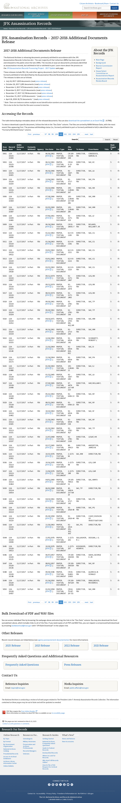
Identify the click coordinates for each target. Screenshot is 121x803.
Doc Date (49, 149)
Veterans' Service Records (36, 15)
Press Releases (72, 664)
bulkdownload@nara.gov (22, 625)
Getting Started (48, 739)
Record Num (12, 148)
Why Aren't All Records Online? (50, 761)
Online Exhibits (8, 766)
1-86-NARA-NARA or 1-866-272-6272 (60, 799)
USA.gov (90, 793)
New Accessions (68, 741)
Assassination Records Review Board (105, 79)
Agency (40, 149)
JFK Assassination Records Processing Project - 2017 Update (31, 68)
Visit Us (84, 15)
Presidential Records (10, 754)
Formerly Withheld (31, 148)
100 (56, 134)
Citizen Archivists (87, 3)
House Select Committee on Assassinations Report (105, 73)
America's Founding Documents (109, 15)
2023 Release (42, 645)
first (29, 134)
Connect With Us (60, 781)
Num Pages (113, 146)
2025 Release (13, 645)
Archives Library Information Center (10, 762)
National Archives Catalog (9, 750)
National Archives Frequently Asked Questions (49, 743)
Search (114, 8)
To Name (80, 149)
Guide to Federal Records (48, 749)
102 (65, 134)
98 (49, 134)
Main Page (100, 60)
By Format (7, 741)
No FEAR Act (82, 793)
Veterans (26, 754)
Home (6, 28)
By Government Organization (8, 745)
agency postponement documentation (53, 640)
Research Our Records (12, 15)
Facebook (49, 784)
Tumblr (60, 784)
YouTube (64, 784)
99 (53, 134)
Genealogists (27, 739)
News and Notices (68, 739)
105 (78, 134)
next (86, 134)
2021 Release (101, 645)
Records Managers (29, 751)
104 (74, 134)
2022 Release (71, 645)
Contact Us (114, 3)
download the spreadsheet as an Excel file (85, 120)
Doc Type (60, 149)
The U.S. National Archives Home (25, 6)
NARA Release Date (20, 147)
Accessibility (40, 793)
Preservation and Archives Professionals (29, 746)
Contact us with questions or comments (15, 724)
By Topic (6, 739)
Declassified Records (50, 753)
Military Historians (29, 741)
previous (36, 134)
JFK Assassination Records (36, 28)
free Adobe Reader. (28, 711)
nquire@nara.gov (18, 688)
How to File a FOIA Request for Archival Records (50, 767)
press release (40, 81)
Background (101, 63)
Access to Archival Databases (9, 757)
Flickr (71, 784)
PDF (47, 156)
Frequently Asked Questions (22, 664)
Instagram (56, 784)
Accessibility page (58, 713)
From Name (93, 149)
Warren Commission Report (104, 66)
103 (69, 134)
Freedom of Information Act (67, 793)
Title (106, 149)
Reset (115, 139)
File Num (70, 148)
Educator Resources (60, 15)
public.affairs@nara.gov (79, 688)
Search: (75, 139)
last (91, 134)
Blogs (68, 784)
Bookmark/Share (102, 3)
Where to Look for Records (49, 757)
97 (46, 134)
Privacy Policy (51, 793)
